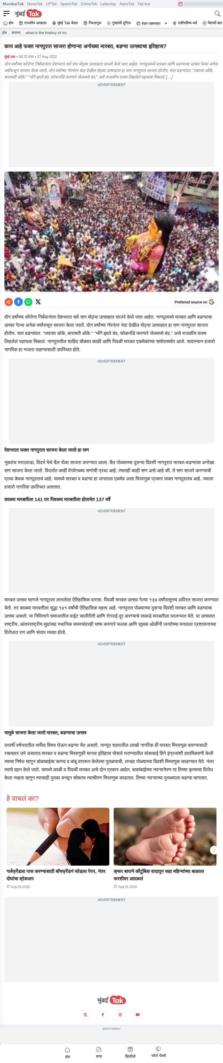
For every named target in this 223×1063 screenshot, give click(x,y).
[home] (111, 1000)
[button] (58, 837)
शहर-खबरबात (151, 23)
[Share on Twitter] (38, 301)
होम (4, 32)
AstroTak (126, 4)
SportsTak (69, 4)
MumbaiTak (13, 4)
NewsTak (35, 4)
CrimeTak (89, 4)
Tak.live (144, 4)
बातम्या (16, 32)
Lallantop (108, 4)
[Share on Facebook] (18, 301)
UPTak (51, 4)
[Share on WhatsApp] (28, 301)
